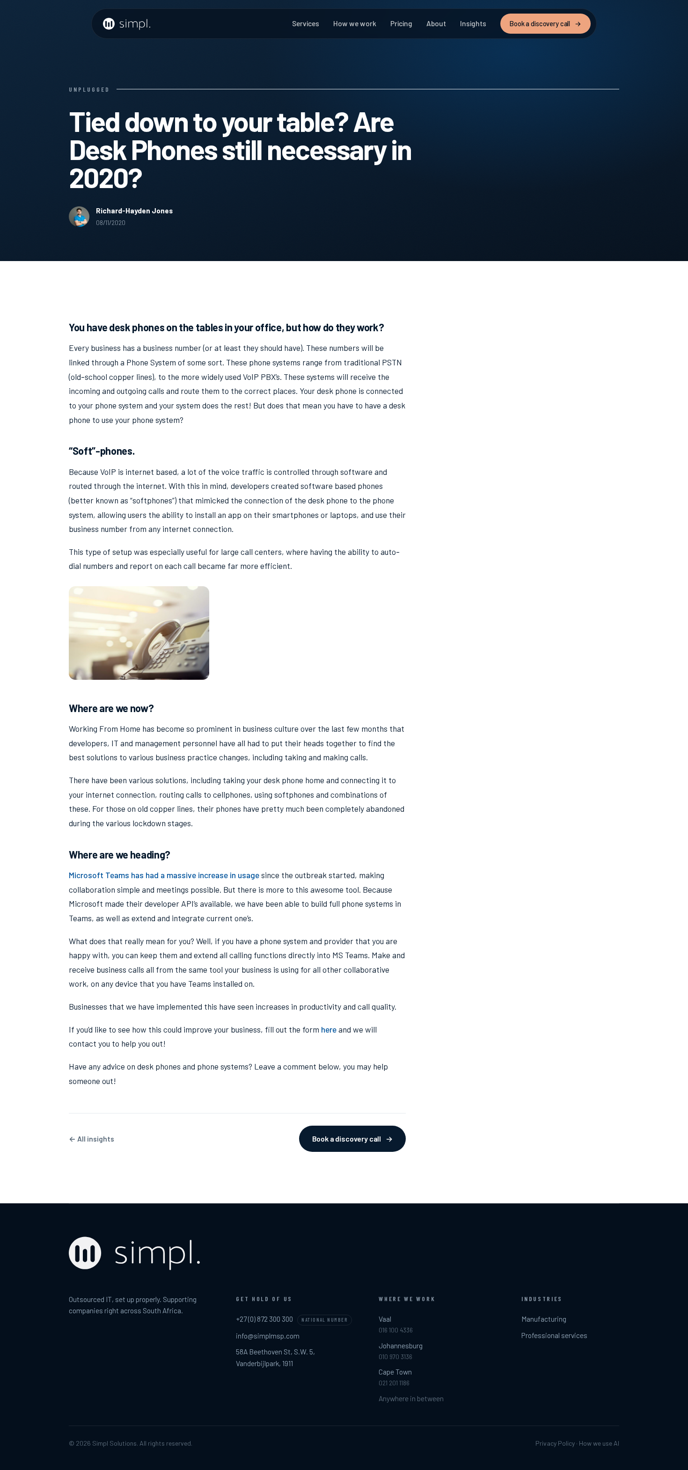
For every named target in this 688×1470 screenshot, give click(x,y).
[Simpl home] (127, 24)
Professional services (554, 1335)
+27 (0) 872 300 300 (264, 1318)
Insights (473, 23)
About (436, 23)
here (329, 1029)
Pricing (401, 23)
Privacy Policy (555, 1443)
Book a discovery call (545, 23)
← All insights (91, 1138)
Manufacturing (543, 1318)
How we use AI (599, 1443)
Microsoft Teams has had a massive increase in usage (164, 875)
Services (305, 23)
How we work (354, 23)
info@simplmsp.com (268, 1335)
